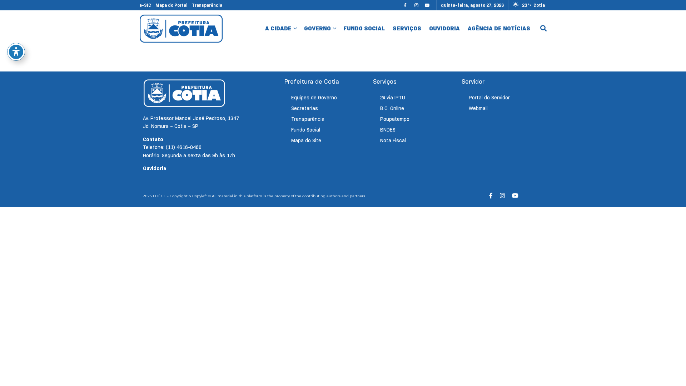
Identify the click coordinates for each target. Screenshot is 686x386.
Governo (317, 28)
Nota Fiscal (393, 140)
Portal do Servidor (489, 97)
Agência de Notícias (499, 28)
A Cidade (278, 28)
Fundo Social (364, 28)
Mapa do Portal (171, 5)
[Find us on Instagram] (416, 5)
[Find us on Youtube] (427, 5)
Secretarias (304, 108)
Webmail (478, 108)
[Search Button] (543, 29)
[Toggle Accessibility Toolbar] (16, 51)
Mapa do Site (306, 140)
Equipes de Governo (314, 97)
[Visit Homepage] (181, 28)
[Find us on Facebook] (405, 5)
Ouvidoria (444, 28)
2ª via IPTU (392, 97)
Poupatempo (394, 119)
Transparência (207, 5)
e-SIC (145, 5)
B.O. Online (392, 108)
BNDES (388, 130)
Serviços (407, 28)
